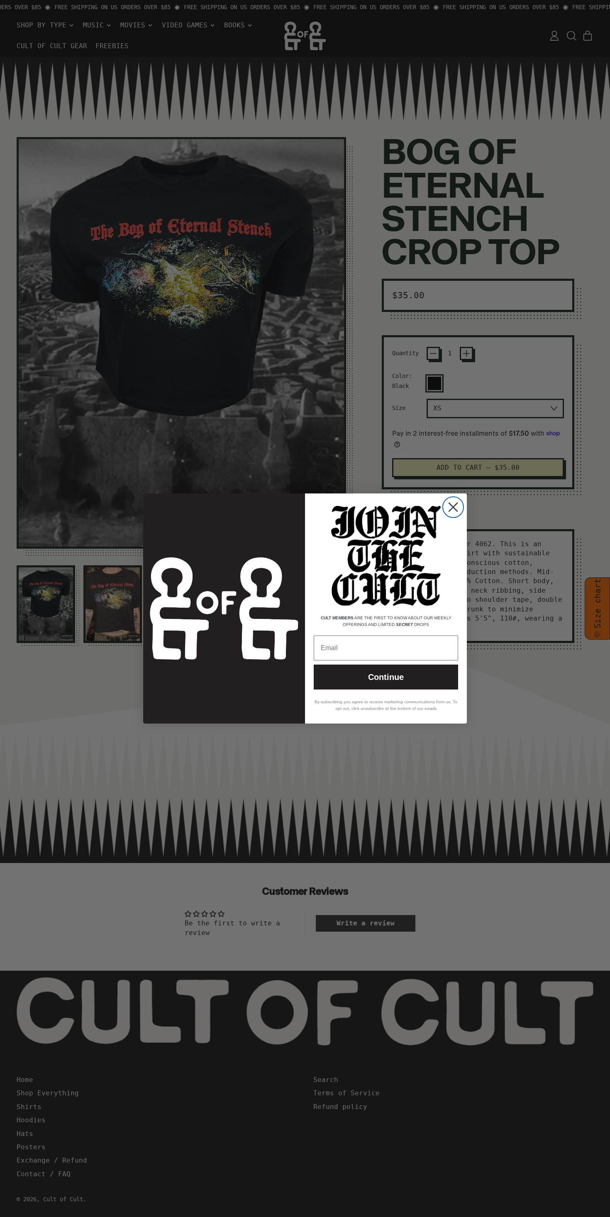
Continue (386, 677)
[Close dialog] (453, 507)
